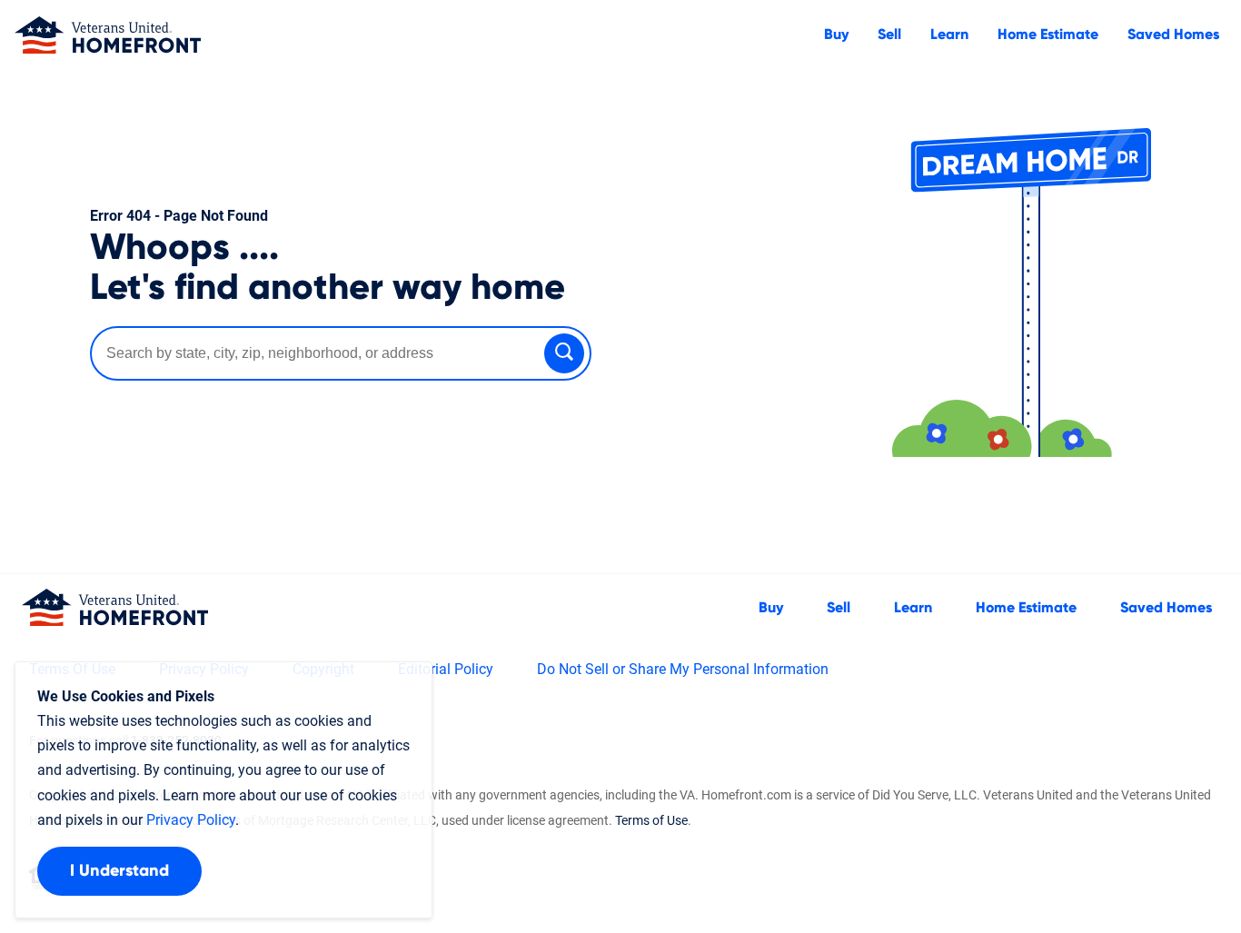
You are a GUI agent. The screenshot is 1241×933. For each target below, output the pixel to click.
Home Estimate (1048, 34)
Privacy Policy (190, 820)
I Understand (119, 871)
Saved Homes (1173, 34)
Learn (949, 34)
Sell (889, 34)
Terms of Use (651, 820)
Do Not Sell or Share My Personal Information (683, 669)
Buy (836, 34)
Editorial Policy (445, 669)
